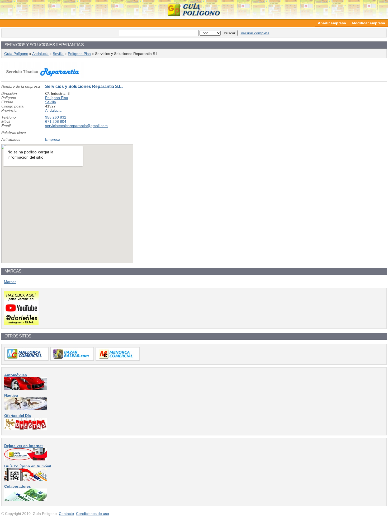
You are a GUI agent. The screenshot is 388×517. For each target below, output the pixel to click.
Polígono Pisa (79, 53)
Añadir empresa (332, 23)
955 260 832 (55, 117)
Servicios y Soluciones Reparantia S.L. (84, 86)
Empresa (52, 139)
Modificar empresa (368, 23)
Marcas (10, 282)
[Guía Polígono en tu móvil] (25, 479)
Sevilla (58, 53)
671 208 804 (55, 121)
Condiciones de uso (92, 513)
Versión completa (255, 33)
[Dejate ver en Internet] (25, 459)
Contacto (66, 513)
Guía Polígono (194, 9)
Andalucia (40, 53)
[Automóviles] (25, 388)
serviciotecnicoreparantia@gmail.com (76, 126)
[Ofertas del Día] (25, 429)
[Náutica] (25, 409)
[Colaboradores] (25, 500)
